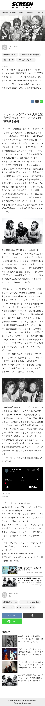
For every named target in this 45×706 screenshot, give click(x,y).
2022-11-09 (13, 46)
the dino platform (25, 703)
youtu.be (5, 496)
